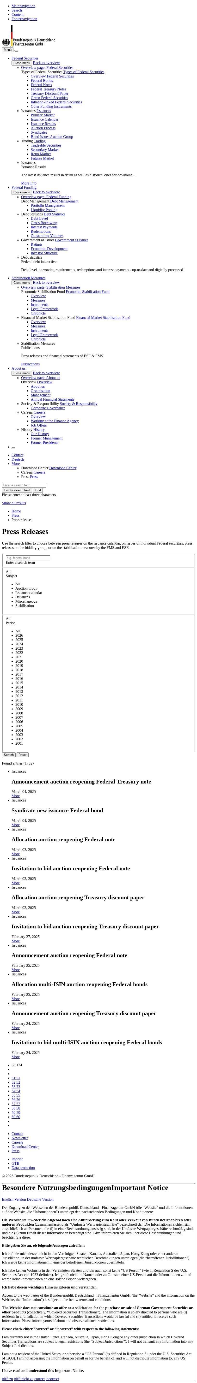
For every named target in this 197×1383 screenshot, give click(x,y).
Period (11, 623)
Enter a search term (20, 562)
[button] (25, 58)
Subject (11, 576)
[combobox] (24, 485)
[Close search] (16, 51)
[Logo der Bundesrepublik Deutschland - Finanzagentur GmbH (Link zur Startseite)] (28, 45)
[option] (103, 584)
